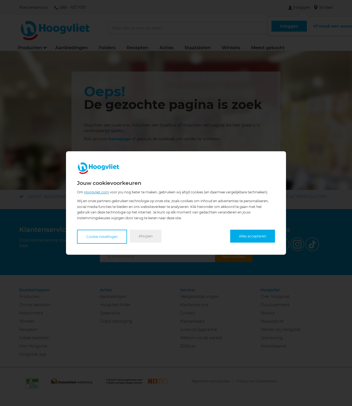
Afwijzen (146, 236)
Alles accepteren (252, 236)
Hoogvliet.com (96, 192)
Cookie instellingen (102, 237)
